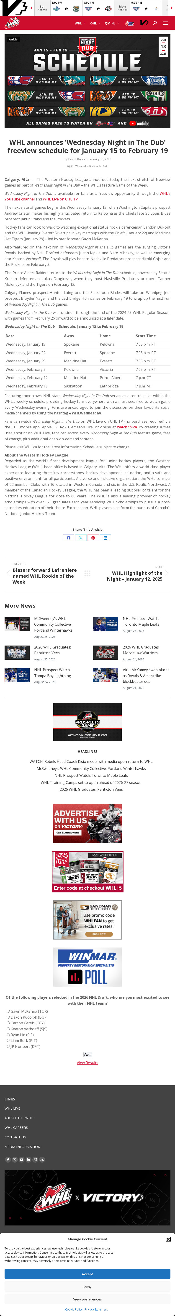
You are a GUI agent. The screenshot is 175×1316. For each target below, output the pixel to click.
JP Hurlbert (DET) (25, 1046)
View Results (87, 1062)
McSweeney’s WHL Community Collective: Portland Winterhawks (53, 624)
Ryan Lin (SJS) (22, 1034)
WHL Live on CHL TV (60, 199)
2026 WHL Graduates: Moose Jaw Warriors (141, 650)
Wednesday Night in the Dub (91, 166)
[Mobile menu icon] (165, 22)
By (74, 159)
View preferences (87, 1299)
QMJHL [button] (110, 23)
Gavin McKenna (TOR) (29, 1011)
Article (13, 39)
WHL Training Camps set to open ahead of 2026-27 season (91, 782)
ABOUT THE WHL (19, 1118)
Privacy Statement (96, 1309)
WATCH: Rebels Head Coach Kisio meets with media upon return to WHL (91, 761)
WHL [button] (79, 23)
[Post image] (17, 624)
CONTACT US (15, 1137)
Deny (87, 1286)
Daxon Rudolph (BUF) (29, 1017)
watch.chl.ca (127, 427)
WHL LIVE (12, 1108)
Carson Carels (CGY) (28, 1022)
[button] (168, 1239)
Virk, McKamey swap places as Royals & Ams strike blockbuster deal (146, 675)
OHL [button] (94, 23)
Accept (87, 1274)
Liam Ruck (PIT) (24, 1040)
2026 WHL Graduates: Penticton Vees (52, 650)
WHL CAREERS (16, 1127)
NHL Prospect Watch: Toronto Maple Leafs (141, 621)
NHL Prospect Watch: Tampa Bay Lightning (52, 672)
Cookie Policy (73, 1309)
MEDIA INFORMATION (22, 1146)
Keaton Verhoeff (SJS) (29, 1028)
